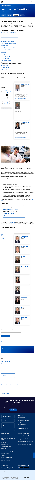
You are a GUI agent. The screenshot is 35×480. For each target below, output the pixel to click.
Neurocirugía (3, 52)
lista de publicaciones (10, 222)
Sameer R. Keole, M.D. (24, 102)
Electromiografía (4, 370)
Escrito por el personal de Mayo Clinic (7, 329)
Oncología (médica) (5, 58)
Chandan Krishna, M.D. (25, 122)
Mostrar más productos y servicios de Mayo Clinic (9, 386)
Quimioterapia (3, 375)
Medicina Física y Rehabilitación (7, 49)
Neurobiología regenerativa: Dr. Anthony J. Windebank (14, 217)
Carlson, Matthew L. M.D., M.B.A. (24, 237)
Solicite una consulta (5, 335)
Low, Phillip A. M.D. (24, 256)
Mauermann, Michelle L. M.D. (24, 267)
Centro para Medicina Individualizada (10, 209)
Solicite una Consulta (6, 11)
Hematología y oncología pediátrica (8, 47)
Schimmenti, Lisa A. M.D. (24, 298)
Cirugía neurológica (7, 215)
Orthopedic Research (5, 69)
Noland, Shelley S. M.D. (25, 276)
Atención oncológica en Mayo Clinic (8, 32)
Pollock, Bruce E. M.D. (24, 286)
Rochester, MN (5, 84)
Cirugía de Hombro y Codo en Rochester (9, 36)
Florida (2, 235)
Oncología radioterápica (6, 60)
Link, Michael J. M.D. (24, 246)
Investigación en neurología (8, 213)
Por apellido (3, 87)
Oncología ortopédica (5, 56)
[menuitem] (3, 15)
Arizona (2, 234)
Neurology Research (5, 67)
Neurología (3, 54)
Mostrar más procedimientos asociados (7, 377)
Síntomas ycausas (4, 15)
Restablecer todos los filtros (6, 108)
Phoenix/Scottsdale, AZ (6, 83)
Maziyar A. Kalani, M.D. (25, 84)
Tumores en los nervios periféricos (15, 9)
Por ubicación (3, 80)
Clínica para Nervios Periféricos (7, 41)
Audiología (3, 34)
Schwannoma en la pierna (5, 361)
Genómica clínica (4, 45)
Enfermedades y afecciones (6, 5)
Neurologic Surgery (5, 65)
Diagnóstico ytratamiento (10, 15)
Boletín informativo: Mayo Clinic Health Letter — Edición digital (11, 384)
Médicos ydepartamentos (16, 15)
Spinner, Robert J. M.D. (25, 307)
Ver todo (2, 238)
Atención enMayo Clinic (22, 15)
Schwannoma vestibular (5, 363)
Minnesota (2, 236)
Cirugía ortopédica (5, 39)
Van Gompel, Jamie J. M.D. (24, 318)
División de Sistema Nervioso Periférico (9, 43)
